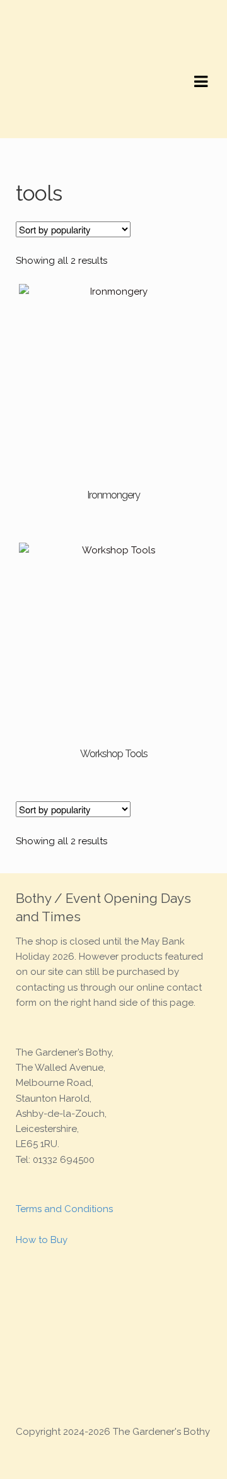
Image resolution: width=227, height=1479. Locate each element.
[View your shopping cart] (26, 127)
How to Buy (41, 1240)
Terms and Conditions (64, 1209)
